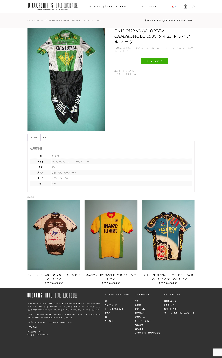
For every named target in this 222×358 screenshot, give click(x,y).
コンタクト (151, 6)
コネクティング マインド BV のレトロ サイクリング (55, 314)
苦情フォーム (140, 317)
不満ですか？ (140, 313)
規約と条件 (139, 329)
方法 (44, 137)
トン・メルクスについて (114, 309)
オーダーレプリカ (154, 61)
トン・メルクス (122, 6)
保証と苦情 (139, 325)
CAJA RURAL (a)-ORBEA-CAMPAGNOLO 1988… (171, 20)
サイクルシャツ (111, 305)
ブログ (136, 6)
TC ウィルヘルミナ (171, 309)
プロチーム (131, 73)
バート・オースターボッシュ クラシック (179, 313)
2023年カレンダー (171, 301)
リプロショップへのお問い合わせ (147, 333)
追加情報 (34, 137)
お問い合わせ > (33, 327)
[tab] (34, 137)
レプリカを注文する (103, 6)
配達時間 (138, 305)
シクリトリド (169, 305)
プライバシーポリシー (143, 321)
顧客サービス (140, 309)
